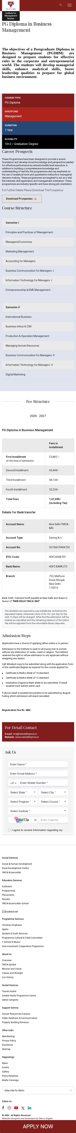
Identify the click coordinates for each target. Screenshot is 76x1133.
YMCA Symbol (9, 964)
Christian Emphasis (12, 925)
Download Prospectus (19, 198)
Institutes (7, 886)
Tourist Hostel (9, 991)
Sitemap (6, 1049)
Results (6, 899)
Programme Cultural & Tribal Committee (22, 938)
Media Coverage (10, 1080)
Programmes (8, 890)
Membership (8, 1036)
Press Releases (10, 1076)
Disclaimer (7, 1045)
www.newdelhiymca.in (27, 737)
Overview (6, 960)
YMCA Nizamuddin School (15, 903)
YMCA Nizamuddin (11, 872)
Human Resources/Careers (16, 1014)
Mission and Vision (12, 969)
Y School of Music (11, 942)
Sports (5, 929)
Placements (8, 895)
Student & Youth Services (15, 933)
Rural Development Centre (15, 868)
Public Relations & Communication (19, 1018)
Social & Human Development (17, 864)
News (5, 1063)
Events (5, 1067)
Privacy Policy (9, 1040)
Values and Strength (12, 973)
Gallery (5, 1071)
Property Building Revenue (15, 1022)
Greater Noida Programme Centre (19, 995)
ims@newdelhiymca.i (24, 733)
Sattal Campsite (10, 1000)
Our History (7, 977)
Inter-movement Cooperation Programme (23, 946)
